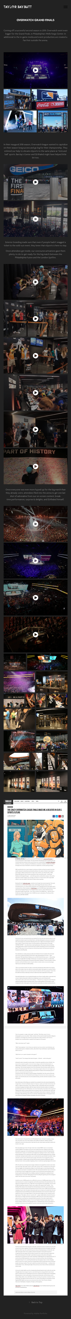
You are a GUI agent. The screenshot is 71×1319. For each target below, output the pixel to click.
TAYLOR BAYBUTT (18, 7)
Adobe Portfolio (40, 1313)
